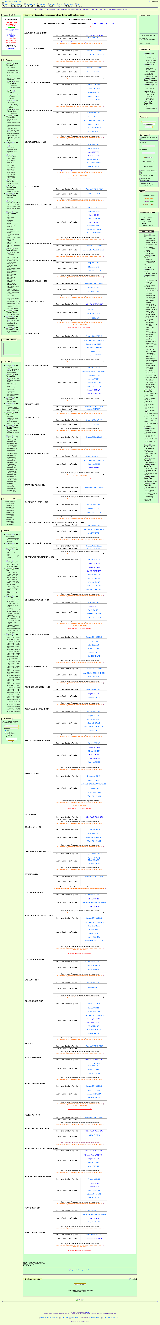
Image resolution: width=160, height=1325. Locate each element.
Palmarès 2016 (10, 512)
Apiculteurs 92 (148, 430)
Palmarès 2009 (10, 521)
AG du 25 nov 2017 (13, 576)
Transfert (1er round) (13, 630)
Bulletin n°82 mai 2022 (14, 653)
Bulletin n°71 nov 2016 (14, 677)
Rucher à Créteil (11, 187)
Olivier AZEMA (94, 291)
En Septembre (12, 83)
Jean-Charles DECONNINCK (93, 55)
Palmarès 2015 (10, 514)
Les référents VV (11, 132)
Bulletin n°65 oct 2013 (13, 689)
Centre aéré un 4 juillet (14, 206)
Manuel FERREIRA (94, 1094)
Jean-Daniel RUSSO (94, 229)
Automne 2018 (12, 452)
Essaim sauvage (12, 153)
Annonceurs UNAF (13, 325)
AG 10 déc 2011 (12, 584)
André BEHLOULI (150, 259)
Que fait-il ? (11, 416)
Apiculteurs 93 (148, 391)
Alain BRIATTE (94, 309)
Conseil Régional (11, 562)
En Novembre (12, 102)
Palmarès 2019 (10, 507)
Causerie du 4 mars (13, 133)
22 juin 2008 (11, 176)
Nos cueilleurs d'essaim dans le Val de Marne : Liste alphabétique (150, 498)
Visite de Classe (12, 149)
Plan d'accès (10, 147)
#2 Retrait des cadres (14, 306)
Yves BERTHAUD (150, 239)
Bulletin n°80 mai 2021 (14, 656)
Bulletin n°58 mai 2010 (14, 701)
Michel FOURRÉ (150, 327)
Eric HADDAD (149, 336)
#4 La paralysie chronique (11, 225)
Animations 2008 (12, 547)
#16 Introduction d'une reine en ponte (13, 268)
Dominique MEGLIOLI (94, 589)
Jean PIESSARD (150, 88)
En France (146, 195)
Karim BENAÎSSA (150, 295)
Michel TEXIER (94, 288)
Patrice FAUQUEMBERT (148, 246)
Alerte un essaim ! (13, 183)
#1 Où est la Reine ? (13, 308)
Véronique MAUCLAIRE (94, 189)
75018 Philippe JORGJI (152, 290)
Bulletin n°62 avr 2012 (13, 694)
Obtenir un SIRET (13, 383)
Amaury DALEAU (94, 1033)
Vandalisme (11, 199)
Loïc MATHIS (94, 789)
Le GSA (12, 413)
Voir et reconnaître (150, 107)
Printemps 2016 (12, 459)
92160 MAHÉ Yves (150, 435)
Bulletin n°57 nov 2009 (14, 703)
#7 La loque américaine (14, 234)
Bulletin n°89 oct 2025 (13, 639)
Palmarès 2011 (9, 517)
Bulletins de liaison (12, 636)
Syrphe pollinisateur (151, 60)
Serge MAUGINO (94, 166)
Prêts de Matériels (12, 421)
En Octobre (11, 92)
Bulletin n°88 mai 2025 (14, 641)
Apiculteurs (147, 277)
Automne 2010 (12, 478)
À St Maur (152, 195)
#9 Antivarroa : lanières (14, 237)
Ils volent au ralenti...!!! (151, 58)
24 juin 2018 (11, 160)
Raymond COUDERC (93, 84)
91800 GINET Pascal (151, 453)
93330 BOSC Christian (151, 423)
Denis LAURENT (94, 375)
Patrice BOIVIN (93, 92)
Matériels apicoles (12, 318)
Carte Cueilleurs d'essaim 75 (149, 491)
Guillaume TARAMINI (94, 348)
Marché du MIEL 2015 (151, 76)
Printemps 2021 (12, 445)
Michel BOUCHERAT (151, 261)
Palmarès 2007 (10, 524)
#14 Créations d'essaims (11, 275)
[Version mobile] (152, 184)
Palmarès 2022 (10, 505)
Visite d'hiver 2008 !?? (14, 625)
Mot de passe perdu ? (148, 161)
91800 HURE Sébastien (148, 456)
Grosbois (9, 144)
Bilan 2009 (10, 608)
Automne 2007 (12, 492)
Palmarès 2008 (10, 522)
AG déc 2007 (11, 490)
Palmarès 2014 (10, 516)
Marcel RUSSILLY (150, 93)
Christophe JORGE (151, 341)
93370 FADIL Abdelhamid (148, 425)
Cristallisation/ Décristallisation (148, 74)
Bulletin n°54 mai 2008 (14, 708)
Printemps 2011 (12, 476)
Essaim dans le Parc (13, 191)
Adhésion (9, 367)
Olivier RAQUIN (150, 368)
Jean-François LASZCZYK (93, 727)
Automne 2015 (12, 460)
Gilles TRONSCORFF (151, 382)
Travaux (11, 89)
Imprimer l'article (86, 1270)
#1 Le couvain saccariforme (11, 216)
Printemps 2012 (12, 472)
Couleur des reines (13, 256)
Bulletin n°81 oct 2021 (13, 655)
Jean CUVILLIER (93, 578)
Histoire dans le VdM (12, 329)
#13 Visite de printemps (11, 278)
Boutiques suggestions (13, 322)
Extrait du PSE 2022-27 (13, 432)
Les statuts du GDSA (13, 410)
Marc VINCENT (150, 253)
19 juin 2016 (11, 164)
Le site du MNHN (12, 128)
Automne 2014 (12, 464)
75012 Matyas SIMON (151, 279)
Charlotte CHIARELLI (94, 51)
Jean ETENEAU (93, 533)
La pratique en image (151, 82)
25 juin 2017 (11, 162)
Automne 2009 (12, 481)
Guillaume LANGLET (93, 344)
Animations (10, 399)
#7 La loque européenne (10, 296)
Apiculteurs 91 (148, 446)
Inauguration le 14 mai (14, 208)
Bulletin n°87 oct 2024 (13, 643)
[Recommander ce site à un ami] (150, 184)
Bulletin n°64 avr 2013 (13, 691)
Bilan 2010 (10, 601)
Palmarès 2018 (10, 509)
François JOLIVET (150, 339)
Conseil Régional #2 (13, 566)
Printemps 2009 (12, 485)
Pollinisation (149, 57)
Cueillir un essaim (150, 62)
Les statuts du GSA (13, 423)
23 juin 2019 (11, 158)
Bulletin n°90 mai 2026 (14, 638)
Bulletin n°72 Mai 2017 (14, 675)
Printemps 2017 (12, 455)
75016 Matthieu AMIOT (152, 288)
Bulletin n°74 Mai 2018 (14, 671)
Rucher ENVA (10, 181)
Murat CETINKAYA (94, 1073)
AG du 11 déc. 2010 (13, 586)
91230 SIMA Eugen (151, 452)
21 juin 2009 (11, 174)
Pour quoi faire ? (12, 407)
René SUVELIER (150, 96)
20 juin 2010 (11, 172)
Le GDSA (12, 404)
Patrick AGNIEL (93, 1008)
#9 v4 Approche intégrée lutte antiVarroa (13, 290)
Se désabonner (11, 733)
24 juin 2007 (11, 178)
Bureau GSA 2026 (13, 418)
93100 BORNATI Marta (152, 393)
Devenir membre (148, 166)
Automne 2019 (12, 450)
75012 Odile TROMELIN (148, 283)
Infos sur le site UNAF (149, 217)
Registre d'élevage (13, 388)
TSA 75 (146, 257)
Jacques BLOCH (94, 89)
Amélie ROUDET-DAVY (94, 941)
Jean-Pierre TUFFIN (94, 1030)
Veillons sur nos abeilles (148, 104)
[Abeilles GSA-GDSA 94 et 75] (11, 1)
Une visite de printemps (11, 68)
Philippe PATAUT (94, 933)
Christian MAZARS (94, 383)
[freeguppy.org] (74, 1317)
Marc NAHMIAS (94, 937)
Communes (147, 485)
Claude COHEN (93, 610)
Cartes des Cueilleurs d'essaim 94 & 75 (150, 494)
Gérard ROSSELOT (93, 163)
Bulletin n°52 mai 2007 (14, 711)
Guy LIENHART (94, 656)
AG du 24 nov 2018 (13, 574)
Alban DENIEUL (94, 966)
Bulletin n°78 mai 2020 (14, 661)
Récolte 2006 (11, 632)
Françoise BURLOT (94, 355)
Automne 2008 (12, 488)
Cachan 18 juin (12, 401)
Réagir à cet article (80, 1284)
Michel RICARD (150, 99)
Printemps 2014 (12, 466)
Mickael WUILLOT (150, 388)
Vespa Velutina (11, 117)
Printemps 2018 (12, 453)
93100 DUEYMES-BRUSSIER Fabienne (150, 399)
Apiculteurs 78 (148, 460)
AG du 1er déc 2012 (13, 582)
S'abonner (9, 731)
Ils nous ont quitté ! (150, 85)
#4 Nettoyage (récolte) (14, 303)
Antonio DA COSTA (93, 128)
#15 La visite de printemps (12, 272)
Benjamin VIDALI (93, 313)
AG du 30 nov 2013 (13, 581)
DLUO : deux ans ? (151, 71)
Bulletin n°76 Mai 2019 (14, 666)
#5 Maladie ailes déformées (12, 228)
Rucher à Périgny (11, 195)
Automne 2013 (12, 467)
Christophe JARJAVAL (94, 586)
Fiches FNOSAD (11, 213)
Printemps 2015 (12, 462)
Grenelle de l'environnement (11, 390)
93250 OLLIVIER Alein (151, 418)
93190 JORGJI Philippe (152, 413)
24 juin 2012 (11, 169)
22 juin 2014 (11, 167)
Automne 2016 (12, 457)
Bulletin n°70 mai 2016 (14, 679)
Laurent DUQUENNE (151, 324)
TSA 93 (146, 271)
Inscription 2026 (10, 503)
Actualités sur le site (148, 225)
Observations (13, 85)
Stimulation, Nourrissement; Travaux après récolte (13, 78)
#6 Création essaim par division (13, 299)
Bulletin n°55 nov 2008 (14, 706)
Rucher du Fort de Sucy (13, 202)
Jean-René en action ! (14, 314)
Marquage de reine (13, 70)
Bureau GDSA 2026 (13, 408)
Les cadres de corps (13, 538)
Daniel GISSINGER (94, 159)
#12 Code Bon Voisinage (11, 281)
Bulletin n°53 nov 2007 (14, 710)
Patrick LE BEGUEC (94, 72)
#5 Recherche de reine (14, 301)
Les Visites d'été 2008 (14, 620)
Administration (11, 376)
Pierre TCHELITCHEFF (148, 266)
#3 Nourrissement (13, 305)
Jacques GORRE (93, 144)
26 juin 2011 (11, 171)
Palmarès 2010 (10, 519)
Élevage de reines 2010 (150, 80)
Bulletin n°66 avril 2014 (14, 687)
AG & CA (13, 569)
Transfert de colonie (13, 72)
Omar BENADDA (150, 297)
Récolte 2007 (11, 627)
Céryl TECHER (93, 649)
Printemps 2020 (12, 448)
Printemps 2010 (12, 479)
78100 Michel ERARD (151, 462)
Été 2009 (10, 483)
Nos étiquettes (149, 68)
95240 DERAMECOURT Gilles (150, 481)
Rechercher (149, 126)
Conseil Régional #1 (13, 564)
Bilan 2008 (10, 615)
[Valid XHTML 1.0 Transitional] (49, 1317)
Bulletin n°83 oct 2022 (13, 651)
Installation (11, 189)
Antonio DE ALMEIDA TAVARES (93, 784)
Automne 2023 (12, 441)
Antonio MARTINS (150, 355)
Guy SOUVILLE (150, 94)
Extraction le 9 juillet (13, 204)
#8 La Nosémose (12, 235)
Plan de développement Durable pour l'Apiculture (13, 394)
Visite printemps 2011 (13, 600)
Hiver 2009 (11, 486)
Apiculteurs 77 (148, 466)
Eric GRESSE (94, 641)
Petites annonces (12, 323)
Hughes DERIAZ (94, 723)
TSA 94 (146, 236)
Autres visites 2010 (13, 603)
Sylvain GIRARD (94, 582)
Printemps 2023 (12, 443)
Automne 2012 (12, 471)
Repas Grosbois (11, 156)
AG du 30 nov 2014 (13, 579)
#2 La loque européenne (10, 219)
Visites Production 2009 (14, 610)
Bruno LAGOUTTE (94, 233)
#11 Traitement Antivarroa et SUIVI (12, 284)
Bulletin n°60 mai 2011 (13, 697)
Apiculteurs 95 (148, 478)
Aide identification (12, 135)
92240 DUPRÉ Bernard (152, 437)
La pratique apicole (12, 64)
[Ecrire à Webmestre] (145, 184)
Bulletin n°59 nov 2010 (14, 699)
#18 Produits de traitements (12, 262)
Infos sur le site (147, 221)
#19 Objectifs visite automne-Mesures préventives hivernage (13, 259)
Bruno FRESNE (93, 969)
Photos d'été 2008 (13, 618)
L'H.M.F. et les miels (151, 70)
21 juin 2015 (11, 165)
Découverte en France (14, 137)
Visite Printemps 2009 (13, 611)
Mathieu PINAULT (93, 409)
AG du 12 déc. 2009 (13, 588)
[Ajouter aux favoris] (148, 184)
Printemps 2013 (12, 469)
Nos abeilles (11, 559)
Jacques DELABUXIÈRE (148, 90)
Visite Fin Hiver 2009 (13, 613)
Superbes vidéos (149, 55)
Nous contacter (12, 372)
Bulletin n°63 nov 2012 (14, 692)
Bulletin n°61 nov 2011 (14, 696)
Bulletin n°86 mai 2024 (14, 645)
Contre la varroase (13, 434)
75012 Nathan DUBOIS (152, 280)
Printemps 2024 (12, 440)
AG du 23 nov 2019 (13, 572)
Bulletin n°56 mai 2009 (14, 704)
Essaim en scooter (12, 312)
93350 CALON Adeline (151, 273)
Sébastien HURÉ (94, 100)
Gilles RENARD (93, 677)
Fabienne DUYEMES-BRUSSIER (94, 372)
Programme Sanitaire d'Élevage (12, 428)
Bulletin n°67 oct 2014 (13, 685)
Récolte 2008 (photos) (14, 617)
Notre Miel (147, 66)
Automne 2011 (12, 474)
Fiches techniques (12, 250)
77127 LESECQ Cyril (151, 468)
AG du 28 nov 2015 (13, 577)
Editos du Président (12, 437)
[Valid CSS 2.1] (115, 1317)
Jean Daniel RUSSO (151, 375)
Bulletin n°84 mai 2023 (14, 649)
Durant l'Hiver (12, 111)
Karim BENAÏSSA (94, 351)
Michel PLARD (93, 38)
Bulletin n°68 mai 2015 (14, 684)
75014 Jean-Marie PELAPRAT (149, 286)
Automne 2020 (12, 446)
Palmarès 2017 (10, 510)
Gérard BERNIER (94, 193)
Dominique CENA (93, 719)
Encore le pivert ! (12, 151)
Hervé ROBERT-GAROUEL (149, 263)
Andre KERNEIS (150, 98)
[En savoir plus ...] (94, 1317)
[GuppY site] (63, 1317)
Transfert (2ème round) (14, 628)
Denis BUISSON (93, 148)
